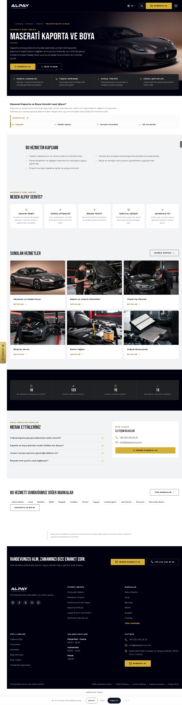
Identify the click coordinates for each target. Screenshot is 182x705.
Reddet (91, 701)
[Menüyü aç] (176, 6)
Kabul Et (114, 701)
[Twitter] (25, 602)
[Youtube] (32, 602)
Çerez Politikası (139, 684)
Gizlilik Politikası (122, 684)
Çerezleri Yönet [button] (94, 692)
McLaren (140, 502)
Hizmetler (15, 644)
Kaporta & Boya (75, 607)
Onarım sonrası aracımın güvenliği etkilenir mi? (34, 453)
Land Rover (126, 502)
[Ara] (142, 6)
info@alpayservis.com (131, 442)
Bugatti (61, 502)
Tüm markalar (132, 623)
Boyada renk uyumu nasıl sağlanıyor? (29, 460)
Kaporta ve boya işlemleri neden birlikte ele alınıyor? (37, 445)
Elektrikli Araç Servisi (77, 618)
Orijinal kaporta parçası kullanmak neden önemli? (35, 438)
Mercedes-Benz (156, 502)
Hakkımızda (16, 639)
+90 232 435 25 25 (129, 437)
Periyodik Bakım (75, 592)
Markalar (29, 24)
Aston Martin (18, 502)
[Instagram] (12, 602)
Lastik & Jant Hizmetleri (79, 613)
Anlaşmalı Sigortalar (20, 665)
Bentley (41, 502)
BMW (51, 502)
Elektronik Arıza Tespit (78, 602)
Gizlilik (126, 700)
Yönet (102, 701)
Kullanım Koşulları (156, 684)
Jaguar (96, 502)
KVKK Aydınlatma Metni (102, 684)
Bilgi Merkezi (16, 655)
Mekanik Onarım (75, 597)
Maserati (39, 24)
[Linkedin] (38, 602)
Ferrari (85, 502)
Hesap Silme (173, 684)
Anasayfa (19, 24)
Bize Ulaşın (15, 660)
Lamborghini (110, 502)
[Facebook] (19, 602)
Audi (30, 502)
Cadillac (74, 502)
